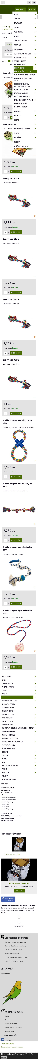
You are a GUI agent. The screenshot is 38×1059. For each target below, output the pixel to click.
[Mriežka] (9, 62)
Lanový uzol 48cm (11, 360)
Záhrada (17, 18)
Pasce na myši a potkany (22, 129)
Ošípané (16, 120)
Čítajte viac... (19, 891)
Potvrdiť (4, 1057)
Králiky (4, 690)
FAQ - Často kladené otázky (14, 961)
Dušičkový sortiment (21, 146)
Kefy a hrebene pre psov (22, 96)
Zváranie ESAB (18, 49)
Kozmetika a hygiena (21, 90)
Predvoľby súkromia (7, 1044)
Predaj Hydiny (6, 677)
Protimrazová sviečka (12, 855)
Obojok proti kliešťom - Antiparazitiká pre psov (22, 85)
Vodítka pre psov (20, 61)
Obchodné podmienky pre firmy (15, 946)
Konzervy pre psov (8, 711)
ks (8, 118)
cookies (22, 1054)
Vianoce (16, 133)
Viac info (29, 1054)
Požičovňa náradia (11, 1024)
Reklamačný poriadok (12, 953)
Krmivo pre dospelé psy (10, 701)
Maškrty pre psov (20, 58)
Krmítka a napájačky (21, 93)
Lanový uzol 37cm (11, 299)
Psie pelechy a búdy (20, 103)
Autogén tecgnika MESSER (22, 54)
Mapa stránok (9, 1031)
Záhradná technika (20, 40)
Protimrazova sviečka (19, 883)
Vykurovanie (18, 32)
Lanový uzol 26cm (11, 239)
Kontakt (7, 1020)
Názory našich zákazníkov (13, 1027)
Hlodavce (17, 111)
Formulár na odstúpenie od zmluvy (16, 957)
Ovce (15, 124)
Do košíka (16, 171)
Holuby (4, 694)
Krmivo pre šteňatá (8, 704)
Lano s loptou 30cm (11, 73)
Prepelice (17, 115)
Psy (3, 697)
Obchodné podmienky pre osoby (15, 942)
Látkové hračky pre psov (22, 71)
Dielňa (16, 14)
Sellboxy (17, 142)
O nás (7, 1016)
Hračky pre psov (19, 68)
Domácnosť (18, 23)
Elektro (16, 36)
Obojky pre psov (19, 64)
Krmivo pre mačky (8, 707)
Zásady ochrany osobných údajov (12, 1047)
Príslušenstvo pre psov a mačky (25, 100)
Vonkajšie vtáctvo (8, 687)
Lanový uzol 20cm (11, 178)
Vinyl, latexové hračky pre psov (24, 75)
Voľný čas (17, 45)
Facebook (8, 1040)
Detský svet (18, 137)
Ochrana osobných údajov (13, 950)
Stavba (16, 27)
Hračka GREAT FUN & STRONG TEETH (23, 79)
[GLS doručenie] (19, 922)
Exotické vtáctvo (7, 683)
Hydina (4, 680)
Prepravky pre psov (20, 107)
